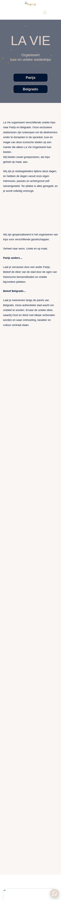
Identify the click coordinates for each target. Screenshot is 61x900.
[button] (5, 12)
